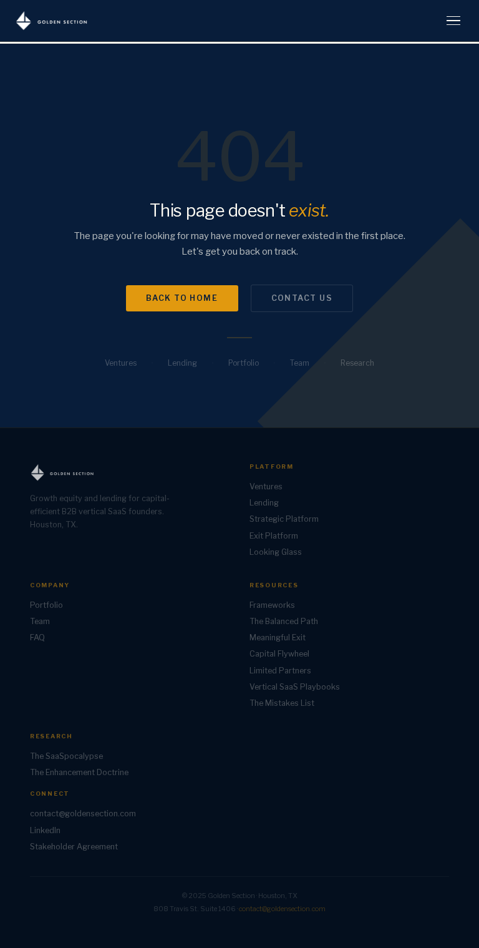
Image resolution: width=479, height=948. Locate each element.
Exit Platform (273, 535)
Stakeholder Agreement (74, 846)
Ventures (121, 363)
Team (299, 363)
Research (357, 363)
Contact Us (302, 298)
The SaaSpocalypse (66, 756)
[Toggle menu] (453, 20)
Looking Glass (275, 552)
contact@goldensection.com (83, 813)
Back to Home (182, 298)
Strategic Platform (284, 519)
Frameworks (272, 605)
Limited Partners (280, 670)
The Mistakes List (281, 703)
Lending (182, 363)
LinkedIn (45, 830)
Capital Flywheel (279, 653)
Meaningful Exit (277, 637)
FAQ (37, 637)
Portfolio (243, 363)
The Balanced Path (283, 621)
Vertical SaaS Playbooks (294, 686)
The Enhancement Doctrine (79, 772)
